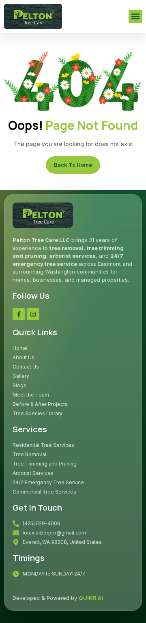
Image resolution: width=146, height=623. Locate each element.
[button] (135, 16)
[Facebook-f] (19, 314)
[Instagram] (33, 314)
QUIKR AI (91, 598)
